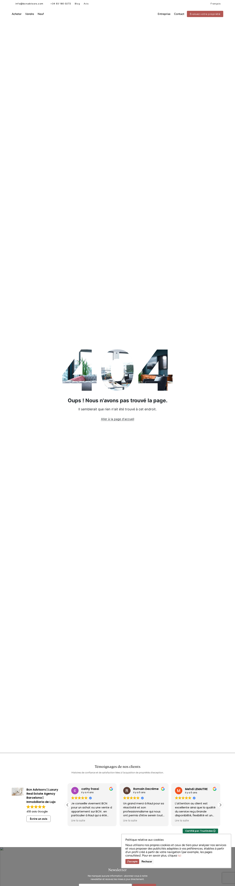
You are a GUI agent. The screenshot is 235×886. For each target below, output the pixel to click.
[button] (67, 805)
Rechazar (147, 861)
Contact (179, 14)
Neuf (41, 14)
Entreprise (164, 14)
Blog (77, 3)
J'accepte (132, 861)
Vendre (29, 14)
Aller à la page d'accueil (117, 419)
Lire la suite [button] (98, 820)
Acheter (16, 14)
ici (179, 855)
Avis (86, 3)
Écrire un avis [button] (38, 819)
